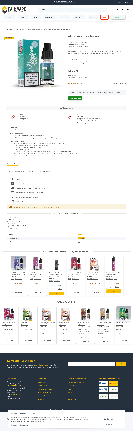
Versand (84, 77)
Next (128, 326)
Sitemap (70, 392)
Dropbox (35, 197)
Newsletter (41, 399)
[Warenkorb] (127, 10)
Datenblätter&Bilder (44, 392)
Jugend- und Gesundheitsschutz (78, 382)
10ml (80, 234)
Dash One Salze (80, 44)
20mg (83, 63)
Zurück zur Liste (13, 30)
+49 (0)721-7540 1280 (14, 386)
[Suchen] (105, 10)
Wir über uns (42, 382)
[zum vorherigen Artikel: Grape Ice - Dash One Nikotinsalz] (120, 30)
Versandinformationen (45, 396)
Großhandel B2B (43, 385)
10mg (74, 63)
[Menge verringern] (63, 290)
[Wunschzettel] (122, 10)
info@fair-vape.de (18, 394)
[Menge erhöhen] (63, 288)
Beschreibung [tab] (12, 164)
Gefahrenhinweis (75, 98)
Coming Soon (118, 17)
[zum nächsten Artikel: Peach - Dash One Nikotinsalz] (124, 30)
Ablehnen (109, 424)
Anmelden (121, 364)
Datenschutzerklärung (41, 365)
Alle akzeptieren (109, 414)
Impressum (14, 425)
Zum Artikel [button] (18, 292)
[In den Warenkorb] (56, 293)
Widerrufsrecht (73, 399)
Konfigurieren (109, 419)
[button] (117, 10)
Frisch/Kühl (81, 238)
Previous (4, 326)
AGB (69, 389)
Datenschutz (24, 425)
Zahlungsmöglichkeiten (45, 389)
